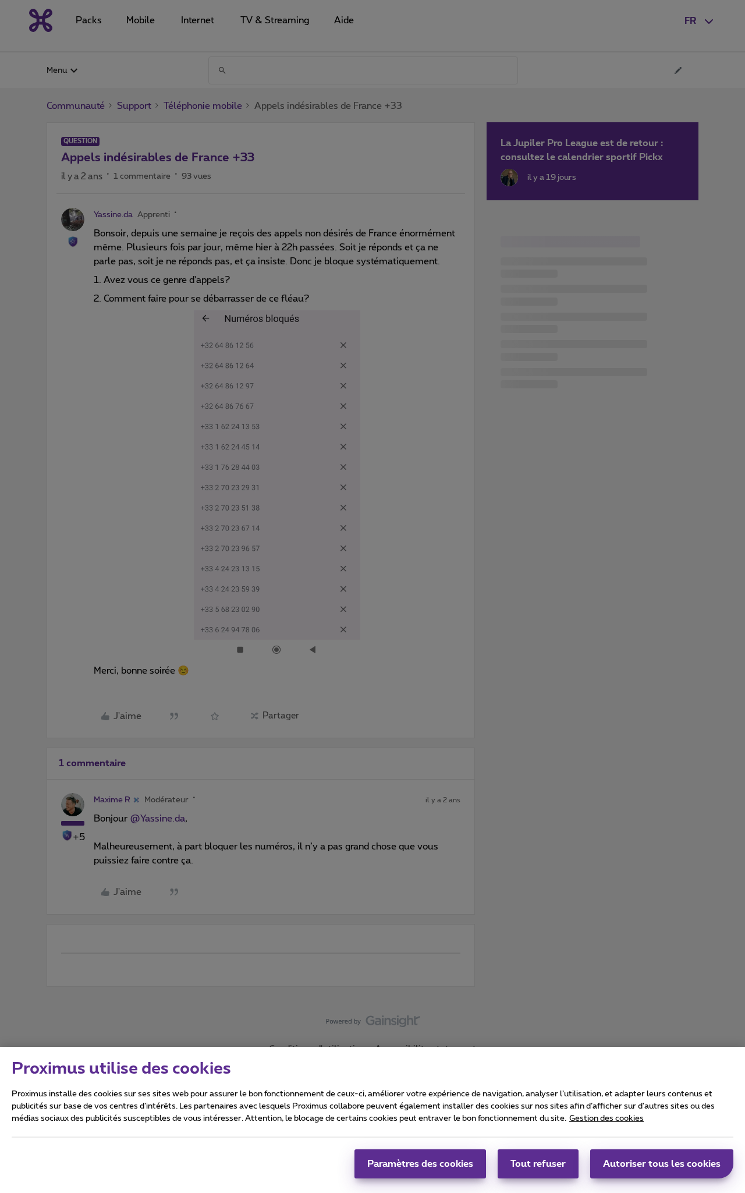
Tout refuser (538, 1164)
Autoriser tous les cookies (662, 1164)
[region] (372, 1120)
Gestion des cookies (606, 1118)
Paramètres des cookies (420, 1164)
